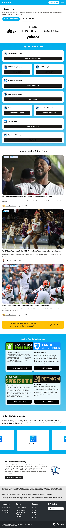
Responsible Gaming (21, 513)
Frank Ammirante (11, 206)
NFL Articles (14, 265)
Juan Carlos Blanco (11, 260)
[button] (62, 2)
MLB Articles (14, 157)
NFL (35, 508)
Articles (6, 157)
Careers (6, 512)
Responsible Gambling (14, 477)
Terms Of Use (21, 508)
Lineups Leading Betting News (50, 325)
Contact (6, 510)
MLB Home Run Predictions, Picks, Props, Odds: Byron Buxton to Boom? (27, 197)
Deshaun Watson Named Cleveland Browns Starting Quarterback (25, 305)
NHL (35, 517)
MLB (35, 512)
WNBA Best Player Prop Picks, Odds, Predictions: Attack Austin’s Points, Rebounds (31, 251)
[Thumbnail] (33, 175)
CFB (35, 515)
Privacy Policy (21, 510)
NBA (35, 510)
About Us (7, 508)
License (19, 517)
